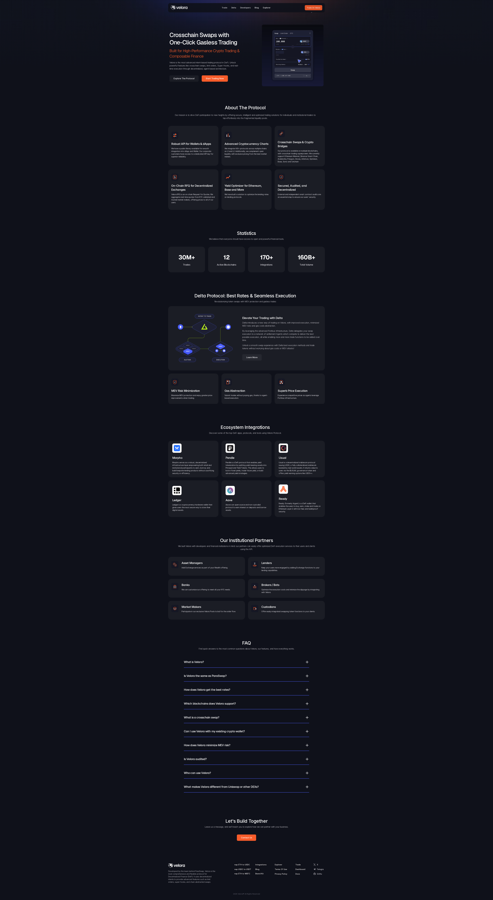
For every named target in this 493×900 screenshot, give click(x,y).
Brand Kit (259, 874)
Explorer (278, 865)
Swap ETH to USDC (241, 865)
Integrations (261, 865)
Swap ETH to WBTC (241, 874)
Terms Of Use (281, 869)
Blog (257, 869)
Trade (298, 865)
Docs (297, 874)
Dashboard (300, 869)
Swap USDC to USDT (242, 869)
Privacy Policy (281, 874)
